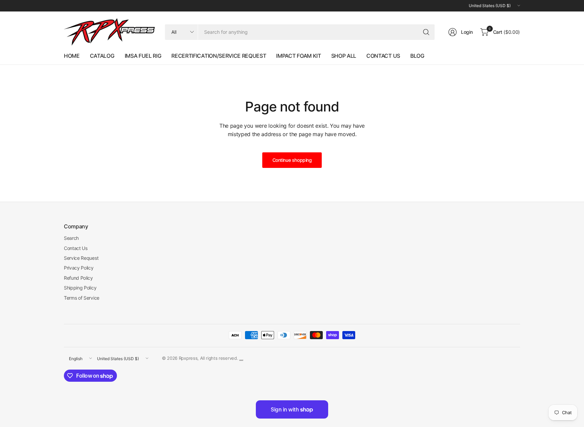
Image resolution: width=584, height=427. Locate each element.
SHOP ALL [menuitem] (343, 55)
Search (71, 238)
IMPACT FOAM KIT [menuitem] (298, 55)
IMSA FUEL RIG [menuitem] (143, 55)
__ (241, 358)
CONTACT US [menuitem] (383, 55)
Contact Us (76, 248)
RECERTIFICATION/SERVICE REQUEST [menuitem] (218, 55)
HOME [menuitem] (72, 55)
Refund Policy (78, 278)
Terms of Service (81, 298)
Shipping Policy (80, 288)
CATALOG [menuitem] (102, 55)
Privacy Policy (79, 268)
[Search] (426, 32)
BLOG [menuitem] (417, 55)
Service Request (81, 258)
